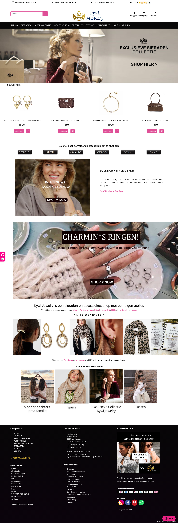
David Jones (16, 497)
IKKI (108, 310)
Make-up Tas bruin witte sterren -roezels (66, 120)
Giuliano (14, 499)
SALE (115, 25)
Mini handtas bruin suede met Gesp (155, 120)
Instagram (80, 360)
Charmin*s (77, 310)
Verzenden (71, 474)
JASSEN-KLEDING (42, 25)
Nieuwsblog (71, 500)
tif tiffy (113, 310)
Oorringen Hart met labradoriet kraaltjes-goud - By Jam (22, 120)
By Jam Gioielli (17, 476)
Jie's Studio (15, 471)
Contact (70, 502)
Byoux (13, 468)
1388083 (99, 457)
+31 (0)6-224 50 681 (78, 442)
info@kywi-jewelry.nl (78, 445)
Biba (96, 310)
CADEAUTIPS (103, 25)
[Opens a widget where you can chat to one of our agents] (169, 519)
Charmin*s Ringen (18, 474)
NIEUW (14, 25)
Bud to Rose (88, 310)
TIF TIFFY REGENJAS (20, 494)
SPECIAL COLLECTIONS (83, 25)
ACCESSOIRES (61, 25)
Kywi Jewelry (122, 310)
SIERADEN (26, 25)
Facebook (68, 360)
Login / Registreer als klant (22, 504)
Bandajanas (15, 481)
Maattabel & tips (73, 487)
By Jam (102, 310)
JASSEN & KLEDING (22, 438)
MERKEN (126, 25)
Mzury (134, 310)
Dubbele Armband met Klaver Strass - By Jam (110, 120)
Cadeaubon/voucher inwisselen (79, 494)
